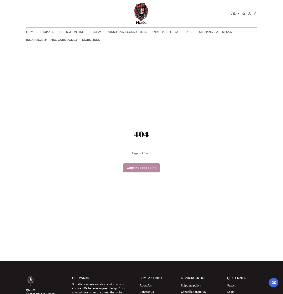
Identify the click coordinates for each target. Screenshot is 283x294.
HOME (30, 32)
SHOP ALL (47, 32)
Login (230, 291)
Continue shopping (141, 168)
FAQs (188, 32)
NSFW (96, 32)
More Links (91, 39)
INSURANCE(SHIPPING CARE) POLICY (51, 39)
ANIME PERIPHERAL (166, 32)
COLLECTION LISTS (72, 32)
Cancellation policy (193, 291)
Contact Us (147, 291)
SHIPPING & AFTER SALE (216, 32)
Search (231, 285)
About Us (146, 285)
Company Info (151, 278)
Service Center (193, 278)
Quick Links (236, 278)
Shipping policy (191, 285)
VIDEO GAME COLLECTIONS (127, 32)
